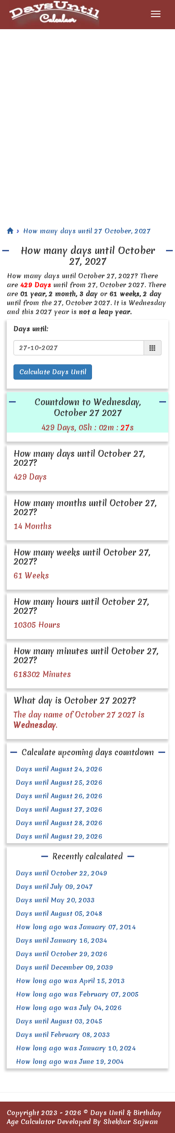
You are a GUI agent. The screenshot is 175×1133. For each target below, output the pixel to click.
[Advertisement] (87, 121)
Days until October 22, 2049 (61, 873)
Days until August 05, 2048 (59, 913)
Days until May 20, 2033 (55, 900)
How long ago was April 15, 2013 (70, 980)
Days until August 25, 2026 (59, 782)
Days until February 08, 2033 (63, 1034)
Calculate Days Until (52, 371)
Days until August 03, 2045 (59, 1021)
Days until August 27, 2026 (59, 809)
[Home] (10, 231)
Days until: (30, 328)
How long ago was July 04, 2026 (69, 1007)
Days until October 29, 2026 (61, 953)
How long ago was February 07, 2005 (77, 994)
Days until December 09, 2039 (64, 967)
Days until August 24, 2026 (59, 769)
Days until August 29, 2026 (59, 836)
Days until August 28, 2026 (59, 822)
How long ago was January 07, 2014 (76, 927)
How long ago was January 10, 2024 (76, 1048)
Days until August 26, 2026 (59, 796)
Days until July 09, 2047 (54, 886)
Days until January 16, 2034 (61, 940)
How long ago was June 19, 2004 (70, 1061)
